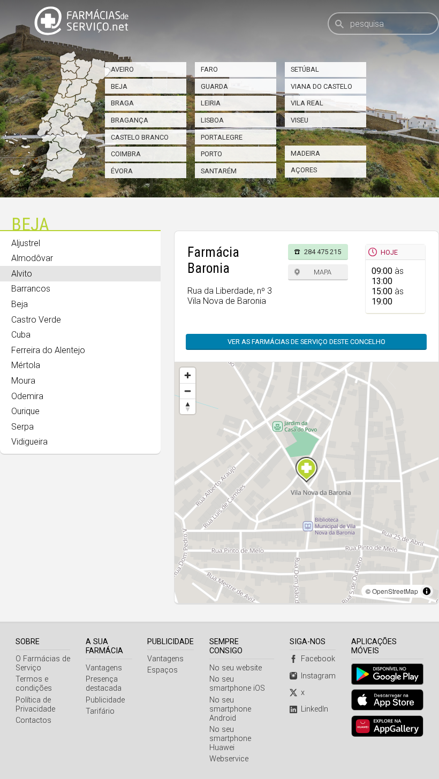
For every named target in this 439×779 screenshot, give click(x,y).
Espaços (162, 670)
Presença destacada (104, 684)
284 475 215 (322, 252)
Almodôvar (32, 258)
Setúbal (305, 69)
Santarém (219, 171)
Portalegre (222, 137)
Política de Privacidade (35, 705)
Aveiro (122, 69)
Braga (122, 103)
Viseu (299, 120)
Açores (304, 170)
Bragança (129, 120)
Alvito (21, 274)
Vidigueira (29, 442)
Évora (122, 171)
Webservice (228, 758)
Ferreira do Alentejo (48, 350)
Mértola (25, 365)
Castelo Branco (140, 137)
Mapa (322, 272)
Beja (119, 86)
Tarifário (100, 711)
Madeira (305, 153)
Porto (211, 154)
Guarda (214, 86)
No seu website (235, 668)
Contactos (33, 720)
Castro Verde (36, 320)
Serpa (22, 427)
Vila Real (307, 103)
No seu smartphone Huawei (230, 738)
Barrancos (30, 289)
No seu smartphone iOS (237, 684)
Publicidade (105, 700)
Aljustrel (25, 243)
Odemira (27, 396)
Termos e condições (34, 684)
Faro (209, 69)
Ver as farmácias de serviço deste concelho (306, 342)
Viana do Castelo (321, 86)
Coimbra (126, 154)
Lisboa (212, 120)
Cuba (21, 335)
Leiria (211, 103)
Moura (23, 381)
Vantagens (104, 668)
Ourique (25, 411)
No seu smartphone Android (230, 709)
